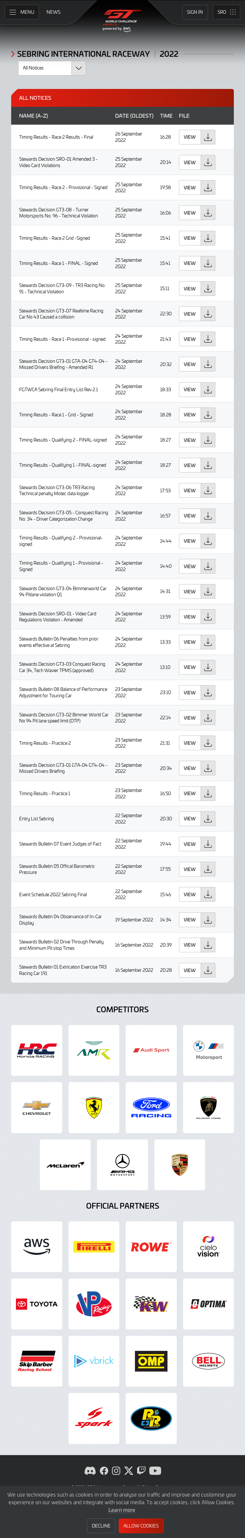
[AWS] (36, 1246)
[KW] (151, 1303)
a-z (41, 116)
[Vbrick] (94, 1361)
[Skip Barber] (36, 1361)
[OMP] (151, 1361)
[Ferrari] (94, 1107)
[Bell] (208, 1361)
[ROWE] (151, 1246)
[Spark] (94, 1418)
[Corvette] (36, 1107)
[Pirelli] (94, 1246)
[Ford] (151, 1107)
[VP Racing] (94, 1303)
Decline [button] (101, 1526)
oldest (142, 116)
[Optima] (208, 1303)
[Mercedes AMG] (122, 1164)
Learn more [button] (121, 1509)
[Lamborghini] (208, 1107)
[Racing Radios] (151, 1418)
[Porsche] (179, 1164)
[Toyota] (36, 1303)
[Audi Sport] (151, 1050)
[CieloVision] (208, 1246)
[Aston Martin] (94, 1050)
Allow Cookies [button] (141, 1526)
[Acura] (36, 1050)
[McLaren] (65, 1164)
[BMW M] (208, 1050)
